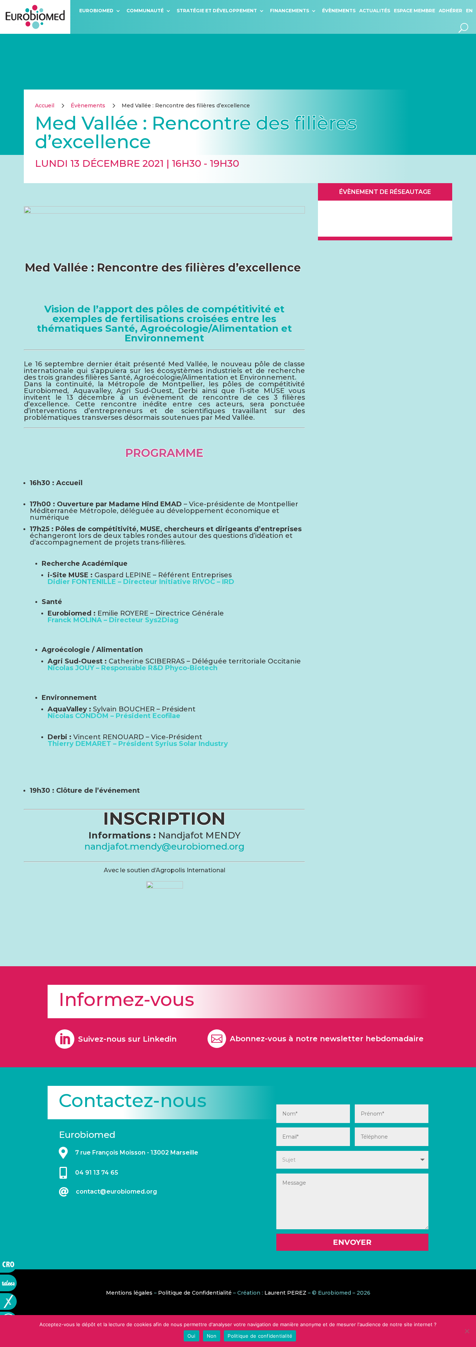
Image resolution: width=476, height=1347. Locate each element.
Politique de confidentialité (260, 1336)
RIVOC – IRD (213, 582)
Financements (289, 10)
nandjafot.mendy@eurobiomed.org (164, 846)
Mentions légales (129, 1292)
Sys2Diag (161, 620)
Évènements (339, 10)
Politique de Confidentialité (195, 1292)
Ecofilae (166, 716)
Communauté (145, 10)
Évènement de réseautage (385, 191)
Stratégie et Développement (217, 10)
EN (469, 10)
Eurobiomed (96, 10)
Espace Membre (414, 10)
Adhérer (450, 10)
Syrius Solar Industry (191, 744)
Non (212, 1336)
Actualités (374, 10)
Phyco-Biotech (191, 668)
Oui (191, 1336)
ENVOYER (352, 1242)
